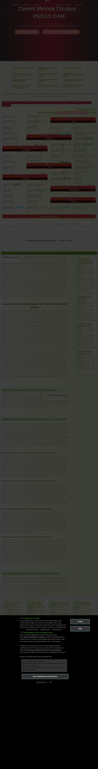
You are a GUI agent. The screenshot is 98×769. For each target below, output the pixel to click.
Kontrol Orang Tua (57, 629)
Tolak (80, 628)
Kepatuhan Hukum (45, 629)
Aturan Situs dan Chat (32, 629)
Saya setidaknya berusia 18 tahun (45, 676)
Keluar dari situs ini (41, 682)
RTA (50, 682)
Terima (80, 621)
